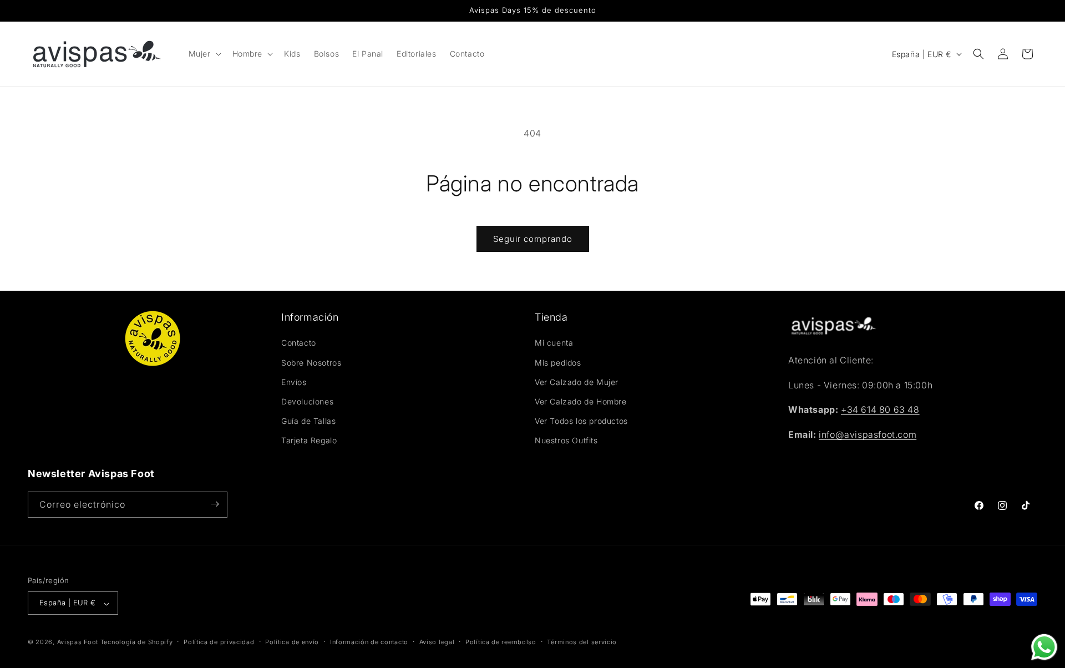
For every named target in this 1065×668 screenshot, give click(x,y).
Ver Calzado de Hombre (581, 401)
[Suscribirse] (214, 504)
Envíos (294, 382)
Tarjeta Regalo (309, 441)
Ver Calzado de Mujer (576, 382)
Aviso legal (437, 642)
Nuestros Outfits (566, 441)
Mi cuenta (554, 343)
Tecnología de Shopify (136, 642)
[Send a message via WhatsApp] (1044, 647)
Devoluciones (307, 401)
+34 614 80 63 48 (880, 410)
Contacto (298, 343)
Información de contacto (369, 642)
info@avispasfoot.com (867, 435)
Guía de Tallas (308, 421)
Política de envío (292, 642)
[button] (204, 53)
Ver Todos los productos (581, 421)
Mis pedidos (558, 362)
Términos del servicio (582, 642)
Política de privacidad (219, 642)
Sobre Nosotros (311, 362)
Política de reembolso (500, 642)
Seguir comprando (532, 239)
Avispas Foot (77, 642)
